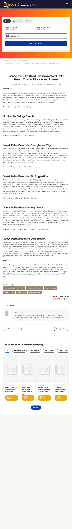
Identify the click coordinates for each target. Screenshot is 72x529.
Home (7, 60)
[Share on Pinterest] (56, 299)
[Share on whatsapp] (67, 299)
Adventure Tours (19, 350)
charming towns (34, 292)
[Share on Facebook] (53, 299)
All (7, 350)
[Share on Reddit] (59, 299)
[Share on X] (62, 299)
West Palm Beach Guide (21, 60)
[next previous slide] (6, 371)
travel (40, 288)
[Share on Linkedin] (64, 299)
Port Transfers (34, 350)
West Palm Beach (10, 288)
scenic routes (21, 292)
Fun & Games (49, 350)
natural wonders (50, 288)
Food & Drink (63, 350)
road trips (30, 288)
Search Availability (36, 43)
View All (36, 407)
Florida (22, 288)
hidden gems (9, 292)
